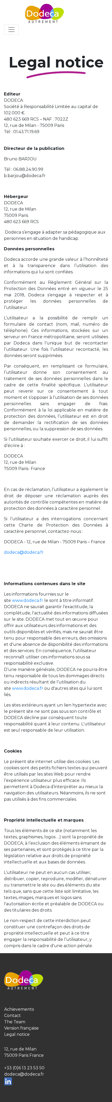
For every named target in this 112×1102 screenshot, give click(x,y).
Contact (12, 1015)
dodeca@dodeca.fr (24, 552)
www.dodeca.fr (27, 600)
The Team (14, 1021)
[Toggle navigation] (11, 29)
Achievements (19, 1009)
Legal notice (17, 1034)
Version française (21, 1028)
